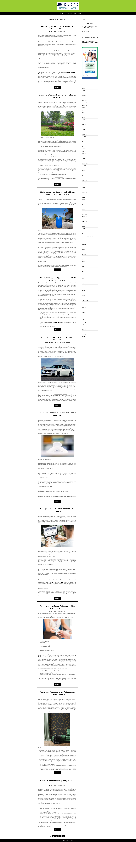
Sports (83, 319)
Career (83, 251)
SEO (82, 309)
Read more (57, 87)
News (83, 297)
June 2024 (83, 141)
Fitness (83, 271)
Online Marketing (85, 300)
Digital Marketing (85, 259)
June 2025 (83, 117)
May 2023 (83, 172)
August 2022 (84, 194)
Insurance (83, 290)
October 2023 (84, 160)
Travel (83, 324)
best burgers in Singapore (60, 816)
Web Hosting (84, 334)
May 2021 (83, 231)
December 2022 (84, 185)
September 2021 (84, 221)
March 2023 (84, 177)
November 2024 (84, 129)
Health (83, 280)
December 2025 (84, 102)
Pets (82, 305)
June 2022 (83, 199)
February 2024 (84, 151)
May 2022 (83, 202)
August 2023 (84, 165)
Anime (83, 239)
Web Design (84, 329)
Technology (69, 13)
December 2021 (84, 214)
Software (83, 317)
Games (75, 13)
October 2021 (84, 218)
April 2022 (83, 204)
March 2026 (84, 95)
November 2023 (84, 158)
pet (82, 302)
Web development (85, 331)
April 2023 (83, 175)
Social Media (84, 314)
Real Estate (84, 307)
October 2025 (84, 107)
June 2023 (83, 170)
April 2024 (83, 146)
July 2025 (83, 114)
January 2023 (84, 182)
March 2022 (84, 206)
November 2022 (84, 187)
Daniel (64, 31)
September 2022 (84, 192)
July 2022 (83, 197)
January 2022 (84, 211)
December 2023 (84, 156)
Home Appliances (85, 285)
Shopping (62, 13)
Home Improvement (85, 288)
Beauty (79, 13)
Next (63, 836)
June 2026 (83, 90)
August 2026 (84, 85)
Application (84, 242)
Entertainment (84, 263)
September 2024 (84, 134)
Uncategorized (84, 326)
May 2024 (83, 143)
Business (83, 249)
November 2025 (84, 105)
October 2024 (84, 131)
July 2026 (83, 88)
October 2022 (84, 189)
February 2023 (84, 180)
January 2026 (84, 100)
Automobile (84, 244)
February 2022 (84, 209)
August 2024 (84, 136)
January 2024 (84, 153)
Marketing (83, 295)
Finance (83, 268)
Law (82, 292)
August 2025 (84, 112)
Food (82, 273)
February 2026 (84, 97)
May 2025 (83, 119)
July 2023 (83, 168)
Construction (84, 254)
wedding (83, 336)
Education (83, 261)
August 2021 (84, 223)
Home (83, 283)
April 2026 (83, 93)
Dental (83, 256)
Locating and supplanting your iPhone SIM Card (57, 278)
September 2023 (84, 163)
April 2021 (83, 233)
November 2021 (84, 216)
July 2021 (83, 226)
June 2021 (83, 228)
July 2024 (83, 139)
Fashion (83, 266)
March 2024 (84, 148)
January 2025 (84, 124)
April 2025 (83, 122)
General (56, 13)
